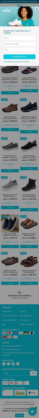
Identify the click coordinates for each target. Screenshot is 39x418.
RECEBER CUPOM (19, 57)
